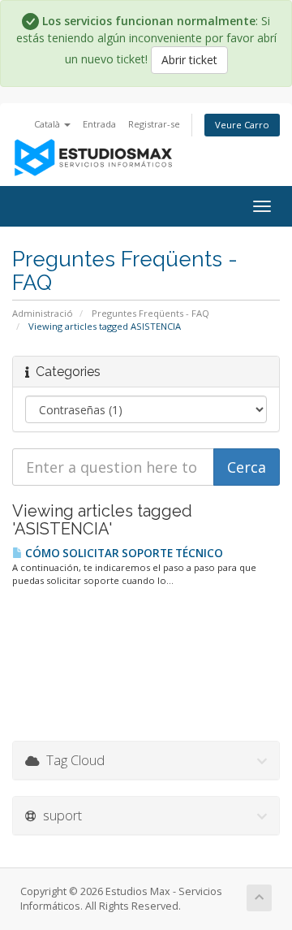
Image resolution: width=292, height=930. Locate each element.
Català (48, 124)
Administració (42, 313)
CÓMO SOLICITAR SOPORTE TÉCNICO (123, 553)
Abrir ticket (189, 59)
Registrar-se (154, 124)
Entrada (99, 124)
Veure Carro (242, 125)
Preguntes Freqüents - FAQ (150, 313)
